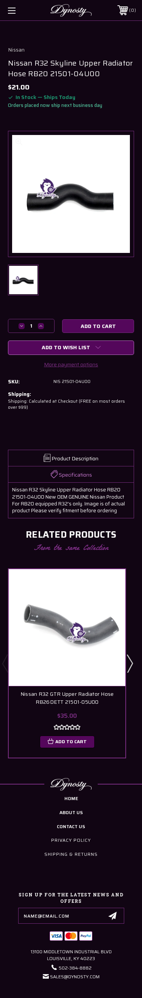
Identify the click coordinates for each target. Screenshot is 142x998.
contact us (71, 826)
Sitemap (110, 992)
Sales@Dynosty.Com (75, 976)
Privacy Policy (71, 840)
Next (129, 663)
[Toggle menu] (20, 10)
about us (71, 812)
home (71, 798)
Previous (5, 663)
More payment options (71, 364)
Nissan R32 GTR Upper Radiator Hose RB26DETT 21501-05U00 (67, 698)
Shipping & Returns (71, 854)
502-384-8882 (75, 967)
